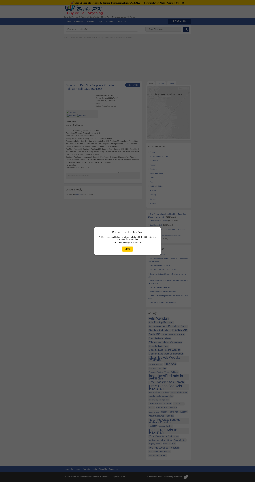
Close (127, 249)
